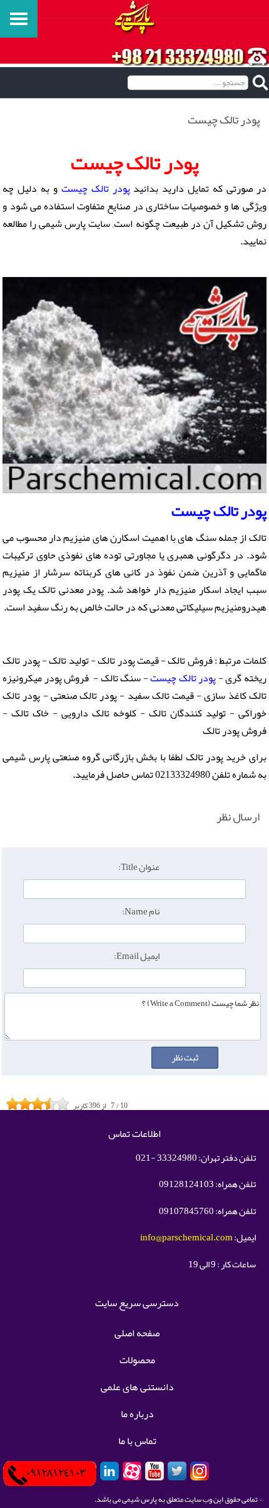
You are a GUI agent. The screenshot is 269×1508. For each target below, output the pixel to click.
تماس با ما (137, 1441)
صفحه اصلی (137, 1334)
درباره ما (137, 1414)
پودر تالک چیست (95, 189)
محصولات (137, 1360)
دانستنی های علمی (137, 1387)
